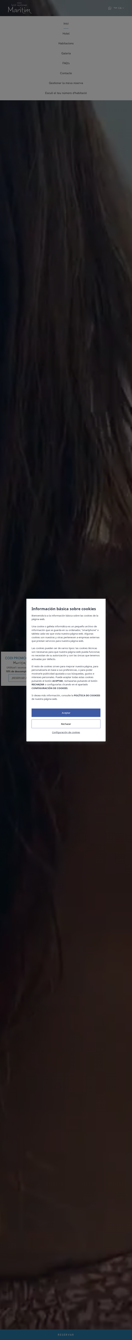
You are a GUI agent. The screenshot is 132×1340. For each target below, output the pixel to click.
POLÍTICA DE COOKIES (87, 695)
